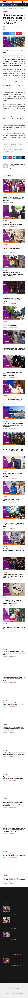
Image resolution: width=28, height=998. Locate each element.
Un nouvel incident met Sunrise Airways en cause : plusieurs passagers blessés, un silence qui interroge (18, 973)
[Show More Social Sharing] (23, 33)
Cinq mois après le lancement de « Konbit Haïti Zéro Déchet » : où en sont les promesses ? (13, 248)
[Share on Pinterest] (19, 33)
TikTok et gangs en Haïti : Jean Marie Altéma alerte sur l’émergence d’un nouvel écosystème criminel (13, 374)
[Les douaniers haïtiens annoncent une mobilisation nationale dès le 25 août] (14, 212)
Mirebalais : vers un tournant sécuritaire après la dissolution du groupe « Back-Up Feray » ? (13, 550)
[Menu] (3, 4)
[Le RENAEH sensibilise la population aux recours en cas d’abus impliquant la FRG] (14, 438)
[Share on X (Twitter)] (12, 33)
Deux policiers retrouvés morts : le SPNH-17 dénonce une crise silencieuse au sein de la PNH (14, 653)
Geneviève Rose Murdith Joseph (15, 27)
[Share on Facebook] (6, 33)
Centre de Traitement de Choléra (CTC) (13, 144)
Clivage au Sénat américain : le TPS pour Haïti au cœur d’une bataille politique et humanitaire (13, 576)
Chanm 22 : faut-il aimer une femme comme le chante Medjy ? (17, 951)
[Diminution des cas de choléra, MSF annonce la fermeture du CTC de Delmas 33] (14, 42)
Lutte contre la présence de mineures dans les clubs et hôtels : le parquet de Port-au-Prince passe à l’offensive (14, 830)
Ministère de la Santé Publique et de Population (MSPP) (13, 150)
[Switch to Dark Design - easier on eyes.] (23, 5)
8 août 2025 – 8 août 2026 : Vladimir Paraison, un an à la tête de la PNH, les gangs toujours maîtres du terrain (12, 399)
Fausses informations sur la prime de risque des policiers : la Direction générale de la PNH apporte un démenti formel (14, 879)
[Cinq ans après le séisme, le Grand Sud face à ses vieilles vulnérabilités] (14, 313)
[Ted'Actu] (14, 4)
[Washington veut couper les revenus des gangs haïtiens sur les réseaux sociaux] (14, 692)
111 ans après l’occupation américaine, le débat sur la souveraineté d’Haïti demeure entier (13, 525)
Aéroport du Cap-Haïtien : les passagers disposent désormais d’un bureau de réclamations (13, 425)
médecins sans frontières (10, 146)
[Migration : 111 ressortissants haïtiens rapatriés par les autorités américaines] (14, 766)
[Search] (25, 4)
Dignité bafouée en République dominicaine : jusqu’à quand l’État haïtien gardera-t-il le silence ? (14, 627)
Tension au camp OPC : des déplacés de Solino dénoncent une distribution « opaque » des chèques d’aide (14, 728)
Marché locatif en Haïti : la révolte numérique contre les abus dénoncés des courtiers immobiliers (13, 274)
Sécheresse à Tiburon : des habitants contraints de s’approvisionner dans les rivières (13, 300)
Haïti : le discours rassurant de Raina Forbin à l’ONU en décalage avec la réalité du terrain (14, 679)
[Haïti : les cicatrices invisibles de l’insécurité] (14, 488)
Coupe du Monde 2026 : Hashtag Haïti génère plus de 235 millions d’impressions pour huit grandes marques (14, 602)
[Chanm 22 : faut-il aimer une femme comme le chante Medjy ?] (6, 951)
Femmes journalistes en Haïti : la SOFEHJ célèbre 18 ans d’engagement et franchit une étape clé (13, 199)
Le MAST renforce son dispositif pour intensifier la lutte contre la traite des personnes (12, 475)
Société (5, 11)
